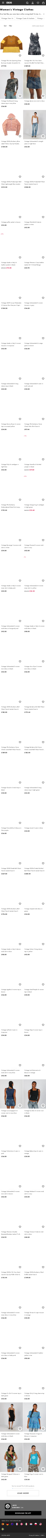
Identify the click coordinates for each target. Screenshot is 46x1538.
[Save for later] (20, 55)
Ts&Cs (42, 1535)
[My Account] (32, 2)
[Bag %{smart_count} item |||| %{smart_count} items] (43, 2)
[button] (2, 1524)
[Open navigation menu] (3, 2)
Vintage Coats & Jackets (25, 18)
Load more (23, 1493)
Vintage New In (7, 18)
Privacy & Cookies (34, 1535)
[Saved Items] (38, 2)
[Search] (27, 2)
